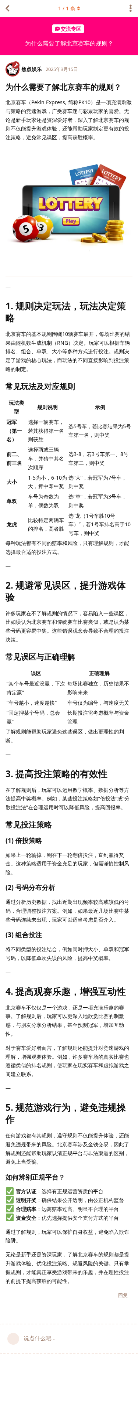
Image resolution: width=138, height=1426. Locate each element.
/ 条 (66, 8)
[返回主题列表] (7, 8)
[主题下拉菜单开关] (130, 8)
